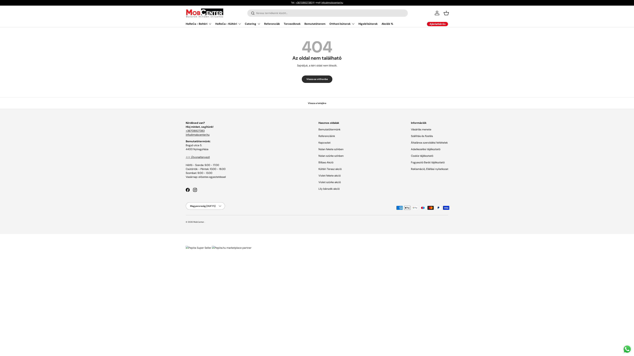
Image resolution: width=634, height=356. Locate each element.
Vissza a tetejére (317, 103)
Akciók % (387, 24)
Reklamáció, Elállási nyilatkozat (429, 169)
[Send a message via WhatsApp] (627, 349)
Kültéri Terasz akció (330, 169)
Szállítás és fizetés (422, 136)
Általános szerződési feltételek (429, 142)
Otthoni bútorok (340, 24)
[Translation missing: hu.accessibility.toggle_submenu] (210, 24)
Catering (250, 24)
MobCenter (198, 222)
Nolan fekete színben (330, 149)
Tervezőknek (292, 24)
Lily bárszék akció (329, 189)
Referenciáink (326, 136)
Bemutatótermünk (329, 129)
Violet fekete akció (329, 175)
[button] (446, 13)
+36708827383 (304, 2)
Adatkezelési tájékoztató (425, 149)
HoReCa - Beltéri (196, 24)
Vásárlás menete (421, 129)
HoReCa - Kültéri (226, 24)
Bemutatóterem (314, 24)
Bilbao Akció (325, 162)
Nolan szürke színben (331, 156)
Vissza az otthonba (317, 79)
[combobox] (327, 13)
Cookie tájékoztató (422, 156)
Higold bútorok (368, 24)
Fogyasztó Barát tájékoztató (428, 162)
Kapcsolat (324, 142)
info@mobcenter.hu (332, 2)
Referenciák (272, 24)
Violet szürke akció (329, 182)
